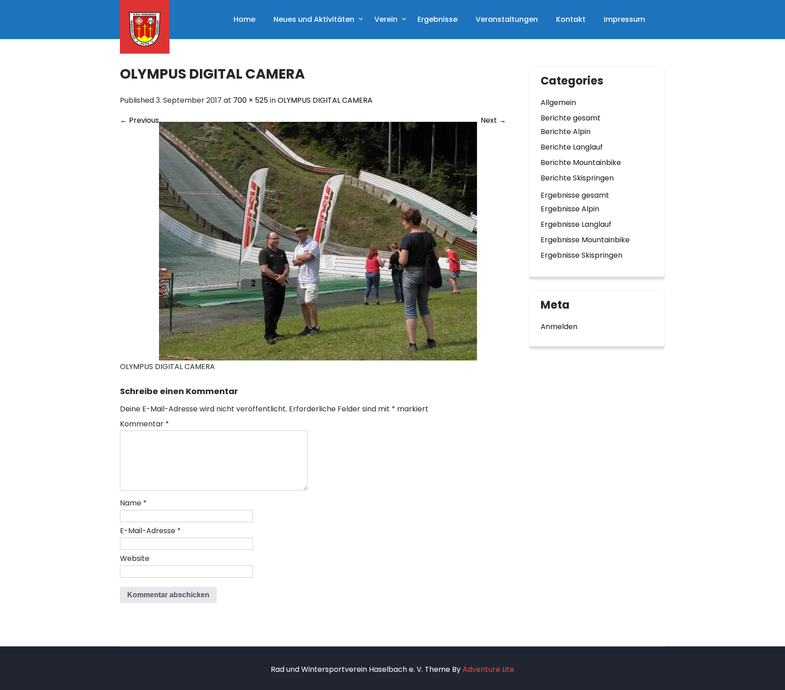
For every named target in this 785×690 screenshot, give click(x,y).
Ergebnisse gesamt (575, 195)
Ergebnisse (437, 19)
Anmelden (559, 326)
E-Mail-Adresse (150, 530)
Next (493, 120)
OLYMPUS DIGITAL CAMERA (325, 100)
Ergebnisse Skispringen (581, 255)
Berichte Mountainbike (581, 162)
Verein (385, 19)
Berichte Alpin (566, 131)
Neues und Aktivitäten (313, 19)
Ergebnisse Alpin (570, 209)
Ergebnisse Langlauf (576, 224)
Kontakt (571, 19)
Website (134, 558)
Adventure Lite (488, 669)
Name (133, 503)
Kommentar (144, 424)
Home (244, 19)
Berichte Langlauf (572, 147)
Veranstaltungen (507, 19)
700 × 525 (250, 100)
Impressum (624, 19)
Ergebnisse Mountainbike (585, 240)
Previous (139, 120)
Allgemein (558, 102)
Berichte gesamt (571, 118)
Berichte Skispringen (577, 178)
